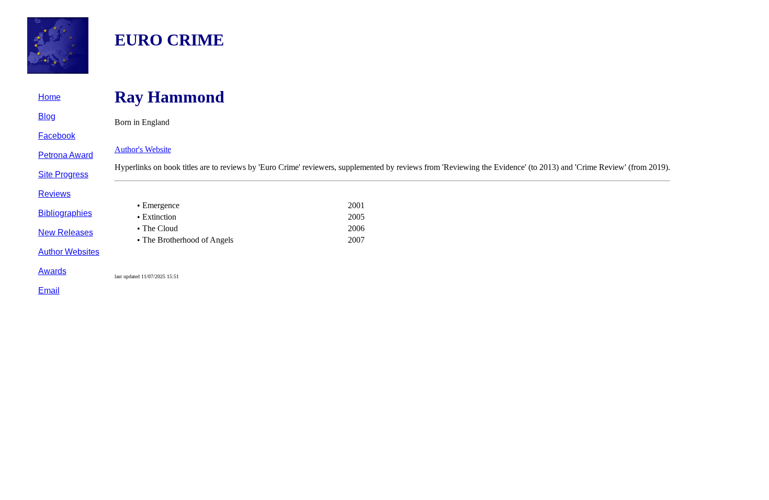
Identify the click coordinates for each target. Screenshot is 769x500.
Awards (52, 271)
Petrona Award (65, 155)
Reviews (54, 193)
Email (49, 290)
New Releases (65, 232)
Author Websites (68, 251)
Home (49, 97)
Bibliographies (65, 213)
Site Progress (63, 174)
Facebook (56, 135)
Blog (46, 116)
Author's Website (143, 149)
